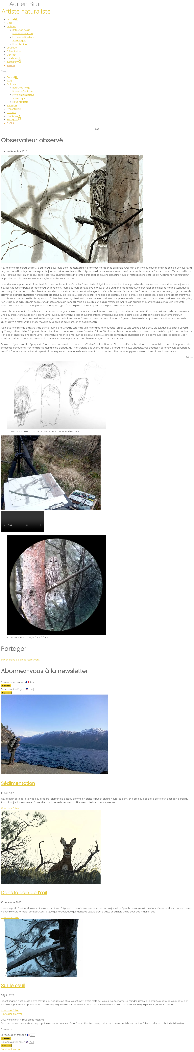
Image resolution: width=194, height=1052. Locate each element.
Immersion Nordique (23, 37)
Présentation (14, 51)
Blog (9, 23)
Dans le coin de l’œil (24, 892)
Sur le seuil (13, 985)
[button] (97, 71)
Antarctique (19, 40)
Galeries (11, 26)
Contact (11, 54)
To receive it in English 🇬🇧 (15, 689)
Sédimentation (18, 783)
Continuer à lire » (10, 808)
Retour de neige (21, 30)
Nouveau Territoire (22, 33)
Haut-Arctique (20, 44)
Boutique (12, 47)
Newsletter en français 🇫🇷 (15, 682)
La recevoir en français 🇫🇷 (15, 1035)
